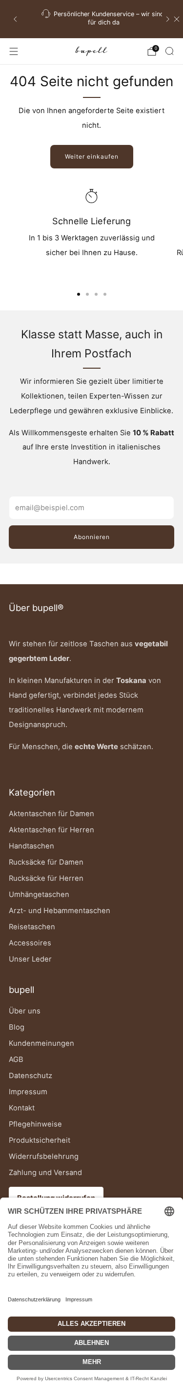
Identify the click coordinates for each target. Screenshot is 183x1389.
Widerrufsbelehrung (44, 1156)
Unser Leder (30, 959)
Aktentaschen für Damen (51, 813)
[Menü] (14, 51)
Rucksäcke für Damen (46, 862)
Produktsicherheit (39, 1140)
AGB (16, 1059)
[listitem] (91, 19)
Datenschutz (30, 1075)
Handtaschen (31, 846)
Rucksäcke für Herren (46, 878)
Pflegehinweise (35, 1124)
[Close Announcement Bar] (176, 19)
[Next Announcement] (168, 19)
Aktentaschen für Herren (51, 829)
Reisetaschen (32, 926)
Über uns (25, 1011)
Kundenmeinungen (41, 1043)
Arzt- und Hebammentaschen (59, 910)
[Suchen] (169, 51)
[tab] (78, 294)
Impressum (28, 1091)
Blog (16, 1027)
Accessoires (30, 943)
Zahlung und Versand (45, 1172)
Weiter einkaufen (92, 156)
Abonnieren (92, 537)
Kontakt (22, 1108)
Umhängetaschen (39, 894)
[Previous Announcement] (15, 19)
